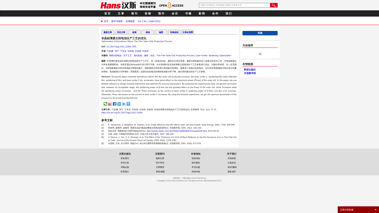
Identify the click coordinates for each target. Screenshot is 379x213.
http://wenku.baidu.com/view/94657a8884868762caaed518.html (177, 131)
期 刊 (134, 13)
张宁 (117, 51)
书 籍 (188, 13)
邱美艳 (131, 51)
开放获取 (232, 158)
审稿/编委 (160, 171)
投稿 (260, 33)
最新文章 (108, 32)
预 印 (161, 13)
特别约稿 (196, 171)
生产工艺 (127, 55)
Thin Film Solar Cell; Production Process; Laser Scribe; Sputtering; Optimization (194, 55)
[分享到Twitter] (124, 104)
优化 (152, 55)
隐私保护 (232, 171)
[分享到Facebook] (115, 104)
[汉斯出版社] (118, 5)
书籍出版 (125, 167)
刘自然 (138, 51)
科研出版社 (250, 69)
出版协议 (232, 163)
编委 (161, 32)
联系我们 (125, 171)
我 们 (229, 13)
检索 (134, 32)
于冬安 (123, 51)
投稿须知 (174, 32)
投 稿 (148, 13)
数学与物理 (117, 21)
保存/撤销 (232, 167)
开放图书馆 (250, 73)
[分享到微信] (105, 104)
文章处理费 (188, 32)
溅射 (146, 55)
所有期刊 (125, 158)
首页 (106, 21)
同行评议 (160, 163)
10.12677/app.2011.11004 (118, 46)
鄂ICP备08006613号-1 (213, 181)
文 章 (121, 13)
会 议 (175, 13)
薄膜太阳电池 (115, 55)
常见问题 (196, 167)
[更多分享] (128, 104)
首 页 (107, 13)
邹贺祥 (145, 51)
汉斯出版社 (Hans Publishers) (194, 178)
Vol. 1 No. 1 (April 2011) (149, 21)
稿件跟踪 (196, 163)
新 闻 (202, 13)
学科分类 (125, 163)
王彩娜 (110, 51)
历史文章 (121, 32)
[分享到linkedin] (119, 104)
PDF (134, 46)
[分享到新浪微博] (110, 104)
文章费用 (160, 167)
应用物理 (130, 21)
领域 (148, 32)
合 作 (215, 13)
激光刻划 (138, 55)
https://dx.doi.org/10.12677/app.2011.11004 (121, 112)
